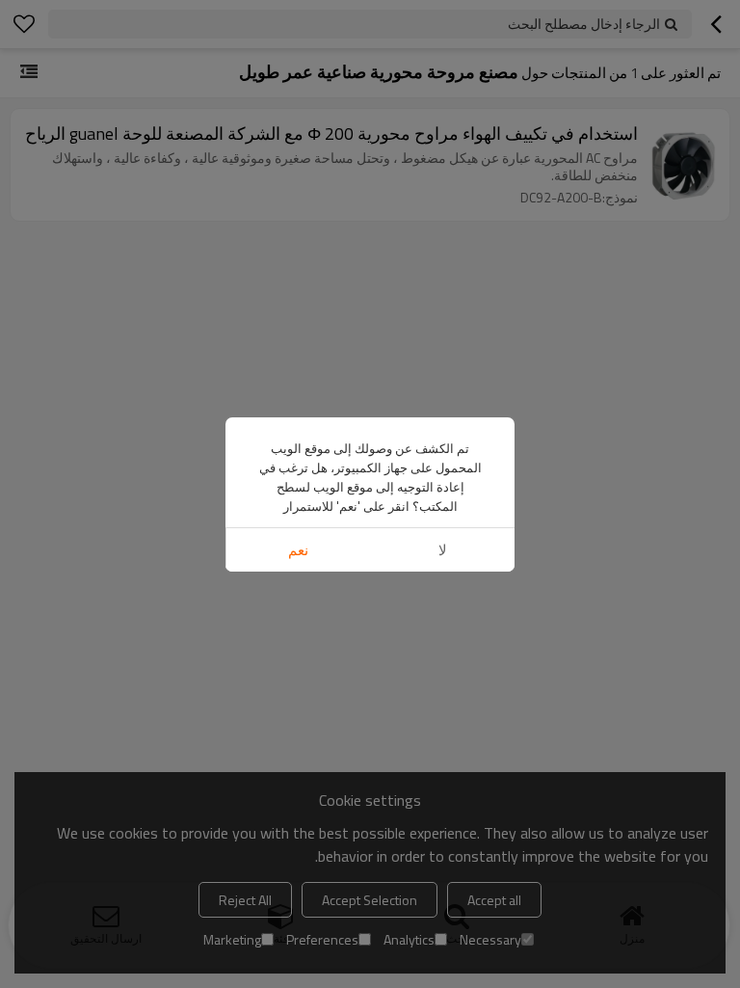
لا (442, 550)
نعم (298, 550)
